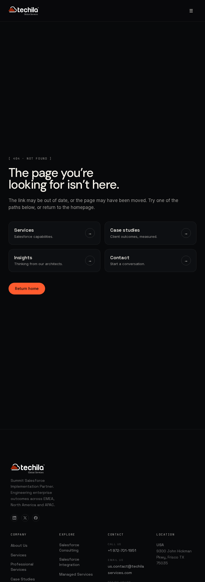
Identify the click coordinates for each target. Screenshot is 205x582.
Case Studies (23, 579)
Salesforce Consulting (69, 547)
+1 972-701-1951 (122, 550)
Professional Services (22, 567)
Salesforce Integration (69, 562)
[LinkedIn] (14, 518)
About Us (19, 545)
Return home (27, 288)
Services (18, 555)
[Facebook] (36, 518)
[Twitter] (25, 518)
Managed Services (76, 574)
